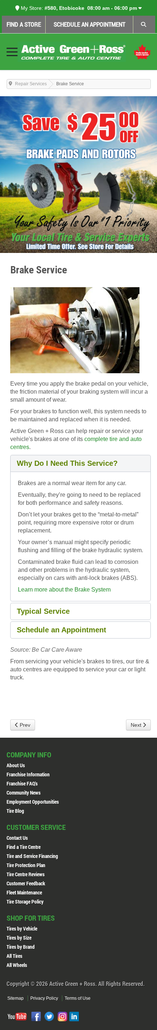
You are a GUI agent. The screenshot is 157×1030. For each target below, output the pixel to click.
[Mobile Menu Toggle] (12, 52)
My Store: (31, 8)
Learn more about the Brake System (64, 589)
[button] (80, 463)
